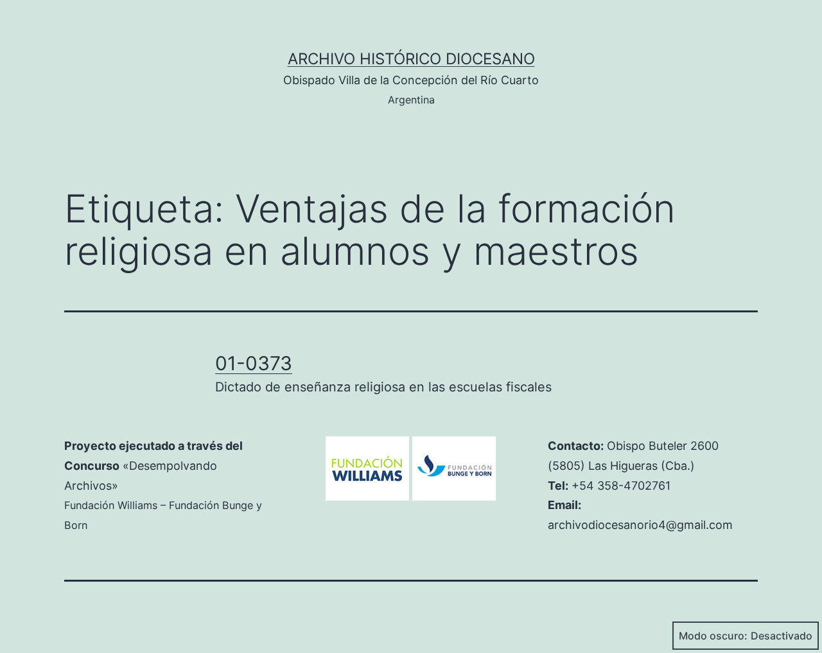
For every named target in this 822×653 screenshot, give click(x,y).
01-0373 (253, 363)
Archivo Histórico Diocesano (411, 58)
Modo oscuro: (713, 635)
